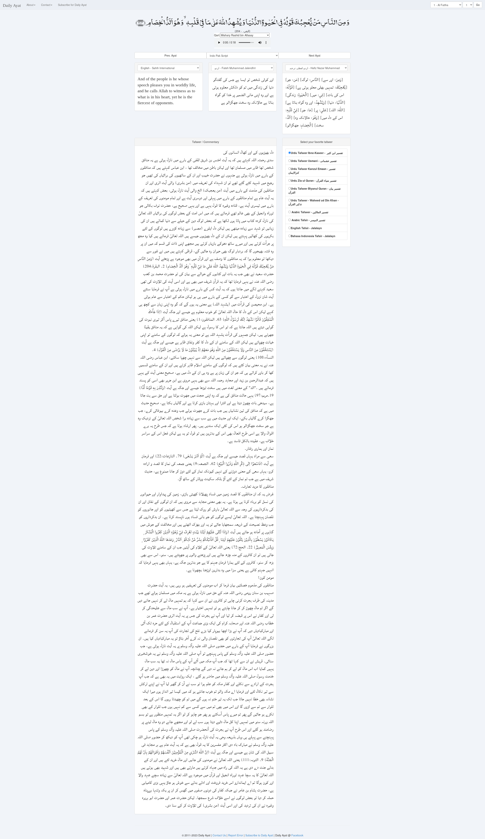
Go (478, 5)
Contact (45, 5)
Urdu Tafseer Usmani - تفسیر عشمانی (314, 161)
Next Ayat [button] (314, 55)
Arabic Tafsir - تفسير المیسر (308, 220)
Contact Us (220, 835)
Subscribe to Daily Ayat (259, 835)
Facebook (297, 835)
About (30, 5)
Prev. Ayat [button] (170, 55)
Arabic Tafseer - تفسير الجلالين (309, 212)
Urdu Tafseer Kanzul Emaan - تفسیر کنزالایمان (312, 170)
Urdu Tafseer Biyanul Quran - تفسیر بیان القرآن (314, 190)
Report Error (235, 835)
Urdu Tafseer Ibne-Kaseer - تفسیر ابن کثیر (317, 153)
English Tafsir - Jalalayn (306, 228)
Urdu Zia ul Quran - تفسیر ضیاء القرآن (313, 180)
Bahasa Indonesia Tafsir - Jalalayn (313, 236)
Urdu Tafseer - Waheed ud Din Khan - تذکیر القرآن (313, 202)
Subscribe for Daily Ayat (72, 5)
